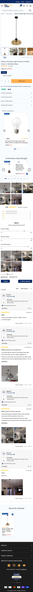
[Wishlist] (24, 5)
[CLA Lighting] (5, 58)
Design (18, 1)
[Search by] (30, 10)
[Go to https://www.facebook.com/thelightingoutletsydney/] (9, 565)
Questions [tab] (13, 277)
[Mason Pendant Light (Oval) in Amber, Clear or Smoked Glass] (7, 520)
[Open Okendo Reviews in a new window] (7, 274)
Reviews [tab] (4, 277)
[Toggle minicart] (30, 5)
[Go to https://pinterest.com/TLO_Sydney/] (19, 565)
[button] (5, 188)
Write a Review (26, 282)
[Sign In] (27, 5)
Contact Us (28, 1)
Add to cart (22, 81)
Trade (22, 1)
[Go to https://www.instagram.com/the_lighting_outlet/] (14, 565)
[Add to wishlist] (27, 114)
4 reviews (10, 66)
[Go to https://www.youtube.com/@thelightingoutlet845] (24, 565)
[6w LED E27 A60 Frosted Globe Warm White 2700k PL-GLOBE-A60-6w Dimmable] (16, 126)
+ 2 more (22, 441)
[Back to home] (8, 5)
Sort (17, 288)
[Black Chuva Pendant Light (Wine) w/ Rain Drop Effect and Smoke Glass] (9, 168)
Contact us (24, 569)
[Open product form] (27, 174)
